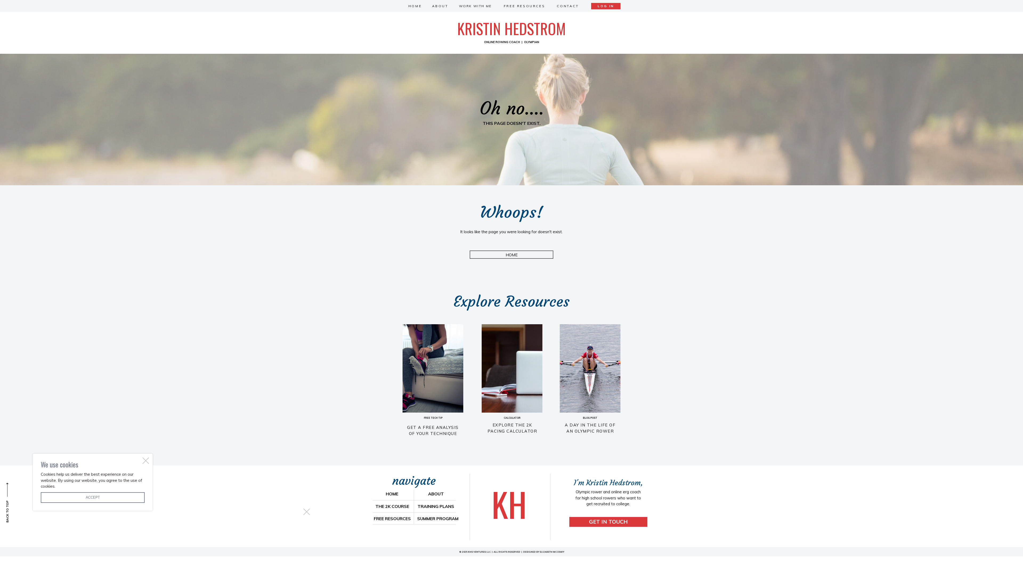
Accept (93, 497)
